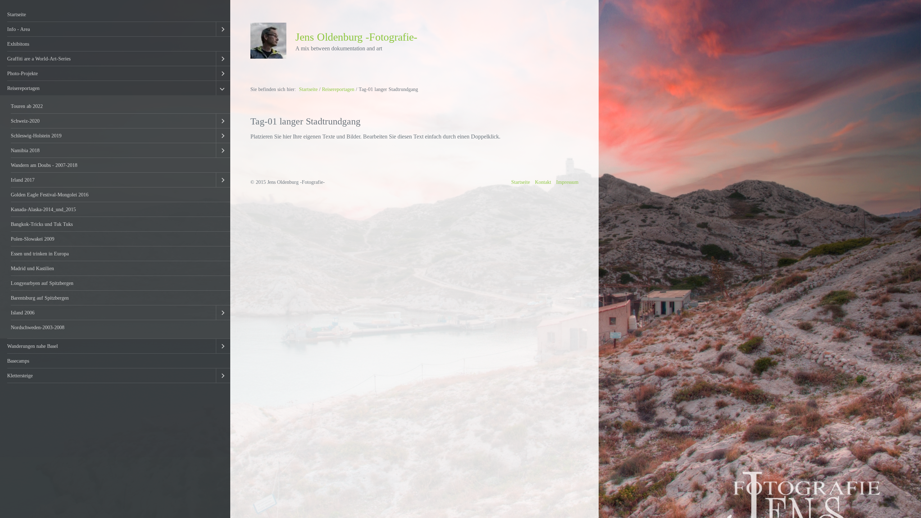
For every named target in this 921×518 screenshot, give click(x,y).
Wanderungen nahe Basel (32, 346)
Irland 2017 (23, 180)
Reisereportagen (23, 88)
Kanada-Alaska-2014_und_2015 (43, 209)
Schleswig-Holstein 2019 (36, 135)
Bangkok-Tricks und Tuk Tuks (42, 224)
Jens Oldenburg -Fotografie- (356, 37)
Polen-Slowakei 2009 (32, 239)
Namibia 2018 (25, 150)
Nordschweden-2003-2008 (37, 327)
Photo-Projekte (22, 73)
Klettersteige (20, 375)
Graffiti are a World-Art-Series (39, 59)
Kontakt (543, 182)
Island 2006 (23, 312)
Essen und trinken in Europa (40, 253)
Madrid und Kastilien (32, 268)
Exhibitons (18, 44)
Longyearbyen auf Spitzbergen (42, 283)
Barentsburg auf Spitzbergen (40, 298)
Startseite (16, 14)
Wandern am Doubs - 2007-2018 (44, 165)
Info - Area (18, 29)
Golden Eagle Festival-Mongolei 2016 (50, 194)
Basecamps (18, 361)
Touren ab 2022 (27, 106)
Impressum (567, 182)
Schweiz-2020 (25, 121)
